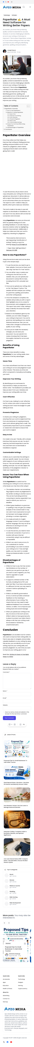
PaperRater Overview (11, 108)
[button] (11, 2)
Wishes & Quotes (15, 886)
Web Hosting (13, 897)
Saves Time (13, 114)
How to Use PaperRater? (13, 110)
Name (5, 691)
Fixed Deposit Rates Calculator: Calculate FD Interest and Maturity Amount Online (16, 783)
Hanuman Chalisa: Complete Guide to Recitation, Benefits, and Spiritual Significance (15, 833)
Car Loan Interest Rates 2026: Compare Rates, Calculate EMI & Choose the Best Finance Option (16, 860)
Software (14, 15)
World (11, 874)
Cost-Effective (14, 117)
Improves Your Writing (15, 115)
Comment (6, 672)
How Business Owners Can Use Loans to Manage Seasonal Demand (16, 806)
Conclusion (8, 129)
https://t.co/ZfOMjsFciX (19, 244)
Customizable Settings (16, 122)
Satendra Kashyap (14, 954)
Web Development (15, 903)
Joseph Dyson (11, 50)
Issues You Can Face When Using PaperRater (16, 124)
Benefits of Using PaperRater (15, 112)
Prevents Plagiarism (15, 119)
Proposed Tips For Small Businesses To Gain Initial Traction (15, 761)
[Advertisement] (17, 170)
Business (8, 943)
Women (12, 880)
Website (5, 705)
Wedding (12, 891)
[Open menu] (30, 7)
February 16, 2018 (11, 250)
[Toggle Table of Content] (27, 106)
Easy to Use (13, 120)
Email (5, 698)
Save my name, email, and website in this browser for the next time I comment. (17, 713)
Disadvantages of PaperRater (16, 127)
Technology (7, 15)
